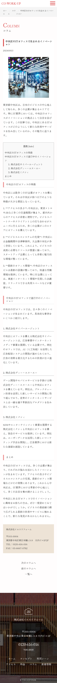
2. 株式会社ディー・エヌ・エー (24, 168)
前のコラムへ (28, 568)
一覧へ (28, 574)
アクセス (11, 664)
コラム (33, 664)
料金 (22, 664)
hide (31, 146)
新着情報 (46, 664)
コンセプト (26, 658)
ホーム (12, 658)
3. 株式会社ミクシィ (18, 172)
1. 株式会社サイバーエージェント (25, 164)
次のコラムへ (28, 563)
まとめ (8, 176)
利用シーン (43, 658)
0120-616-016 (20, 544)
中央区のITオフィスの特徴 (19, 152)
